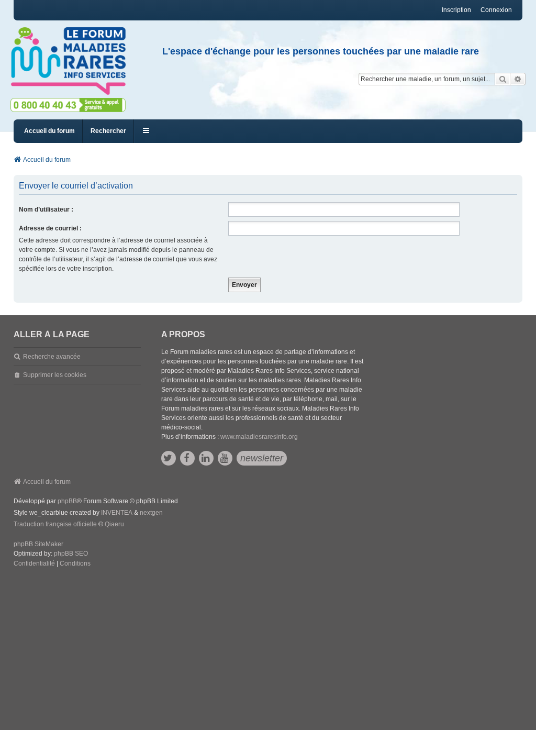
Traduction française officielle (55, 524)
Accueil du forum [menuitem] (49, 131)
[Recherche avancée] (518, 79)
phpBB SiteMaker (38, 544)
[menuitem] (34, 564)
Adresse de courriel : (50, 228)
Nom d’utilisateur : (46, 209)
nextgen (151, 512)
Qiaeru (114, 524)
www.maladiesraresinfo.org (259, 436)
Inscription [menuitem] (456, 10)
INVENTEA (116, 512)
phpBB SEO (71, 553)
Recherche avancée (52, 356)
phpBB (67, 501)
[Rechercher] (502, 79)
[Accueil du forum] (72, 61)
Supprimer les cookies (54, 375)
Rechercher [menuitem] (108, 131)
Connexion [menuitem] (496, 10)
